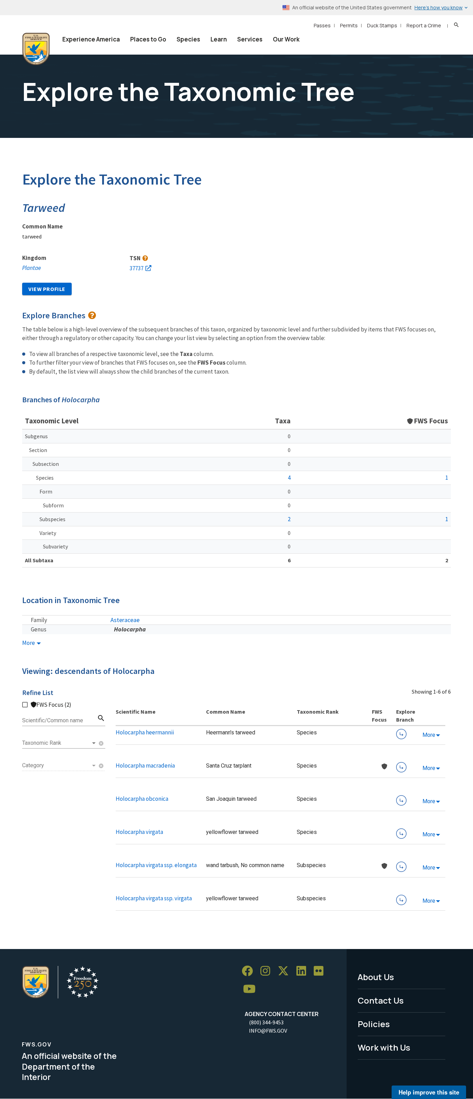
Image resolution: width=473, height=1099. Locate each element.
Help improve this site (429, 1092)
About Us (376, 977)
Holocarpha (130, 629)
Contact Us (381, 1000)
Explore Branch (401, 734)
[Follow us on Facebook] (250, 971)
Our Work (286, 39)
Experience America (91, 39)
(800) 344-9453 (266, 1022)
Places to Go (148, 39)
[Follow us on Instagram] (267, 971)
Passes (322, 25)
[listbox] (59, 743)
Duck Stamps (382, 25)
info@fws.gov (268, 1030)
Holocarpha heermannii (145, 732)
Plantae (31, 268)
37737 (136, 268)
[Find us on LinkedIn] (303, 971)
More (29, 643)
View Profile (46, 288)
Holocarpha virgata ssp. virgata (154, 898)
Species (188, 39)
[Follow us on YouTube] (251, 989)
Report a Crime (424, 25)
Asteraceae (125, 620)
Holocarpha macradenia (145, 765)
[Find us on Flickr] (321, 971)
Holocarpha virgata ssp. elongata (156, 865)
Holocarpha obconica (142, 798)
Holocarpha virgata (139, 832)
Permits (349, 25)
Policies (374, 1024)
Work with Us (384, 1047)
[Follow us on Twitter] (286, 971)
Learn (219, 39)
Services (249, 39)
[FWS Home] (36, 49)
